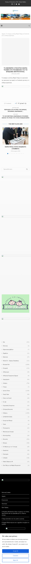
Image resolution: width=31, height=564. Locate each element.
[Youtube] (16, 4)
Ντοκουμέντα (16, 428)
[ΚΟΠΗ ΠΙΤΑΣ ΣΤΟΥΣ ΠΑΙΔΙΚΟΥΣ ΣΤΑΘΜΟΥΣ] (15, 135)
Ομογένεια (16, 450)
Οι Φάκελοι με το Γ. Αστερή (16, 446)
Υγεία (16, 424)
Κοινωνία (16, 439)
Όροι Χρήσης (5, 507)
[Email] (19, 4)
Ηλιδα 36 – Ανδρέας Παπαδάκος (16, 360)
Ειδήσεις (16, 413)
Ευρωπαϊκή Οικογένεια (16, 405)
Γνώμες (16, 387)
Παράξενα (16, 353)
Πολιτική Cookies (6, 492)
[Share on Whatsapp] (23, 103)
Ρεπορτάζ (16, 368)
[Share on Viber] (25, 103)
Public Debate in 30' (16, 461)
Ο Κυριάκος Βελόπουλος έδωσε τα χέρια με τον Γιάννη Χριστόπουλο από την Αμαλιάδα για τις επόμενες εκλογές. (15, 513)
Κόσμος (16, 443)
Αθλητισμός (16, 372)
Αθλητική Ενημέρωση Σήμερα (16, 375)
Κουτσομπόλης (16, 435)
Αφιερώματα (16, 379)
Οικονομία (16, 454)
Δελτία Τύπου (16, 390)
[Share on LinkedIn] (22, 103)
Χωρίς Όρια (16, 394)
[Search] (29, 25)
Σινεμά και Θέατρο (16, 420)
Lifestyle (16, 458)
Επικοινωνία (5, 500)
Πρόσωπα (16, 357)
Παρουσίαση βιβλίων (16, 349)
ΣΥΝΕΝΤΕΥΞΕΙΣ (16, 416)
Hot (16, 342)
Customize (15, 555)
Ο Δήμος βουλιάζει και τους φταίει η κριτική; (13, 518)
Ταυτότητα (4, 503)
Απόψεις (16, 383)
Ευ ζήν (16, 402)
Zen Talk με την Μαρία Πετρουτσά (16, 465)
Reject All (15, 560)
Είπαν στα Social (16, 398)
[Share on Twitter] (20, 103)
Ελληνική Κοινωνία (16, 409)
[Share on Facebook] (18, 103)
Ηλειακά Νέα (16, 364)
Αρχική (3, 33)
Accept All (15, 551)
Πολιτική (16, 345)
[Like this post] (16, 103)
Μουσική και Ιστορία (16, 431)
